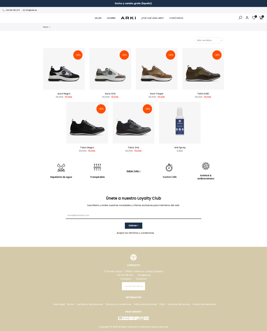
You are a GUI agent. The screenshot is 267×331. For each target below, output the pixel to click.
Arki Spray (180, 147)
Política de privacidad (145, 304)
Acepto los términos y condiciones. (136, 232)
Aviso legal (59, 304)
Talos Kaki (203, 93)
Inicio (45, 26)
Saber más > (134, 171)
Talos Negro (87, 147)
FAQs (162, 304)
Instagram (126, 278)
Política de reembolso (204, 304)
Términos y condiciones (118, 304)
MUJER (98, 18)
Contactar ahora (133, 286)
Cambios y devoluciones (89, 304)
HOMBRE (111, 18)
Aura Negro (63, 93)
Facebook (141, 278)
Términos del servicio (178, 304)
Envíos (70, 304)
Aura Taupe (156, 93)
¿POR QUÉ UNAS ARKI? (152, 18)
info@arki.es (31, 10)
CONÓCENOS (176, 18)
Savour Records (160, 326)
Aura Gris (110, 93)
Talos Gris (133, 147)
